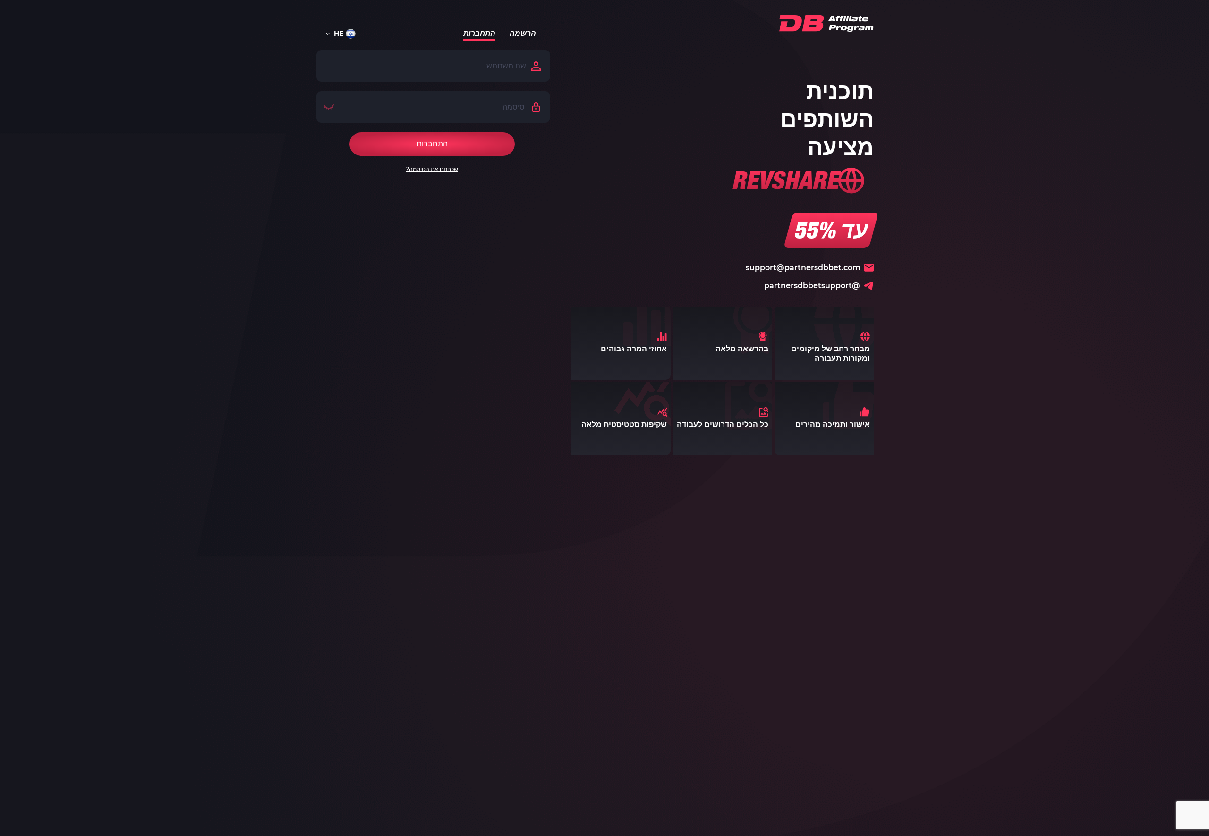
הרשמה (523, 34)
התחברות (479, 34)
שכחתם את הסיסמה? (432, 169)
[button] (344, 33)
